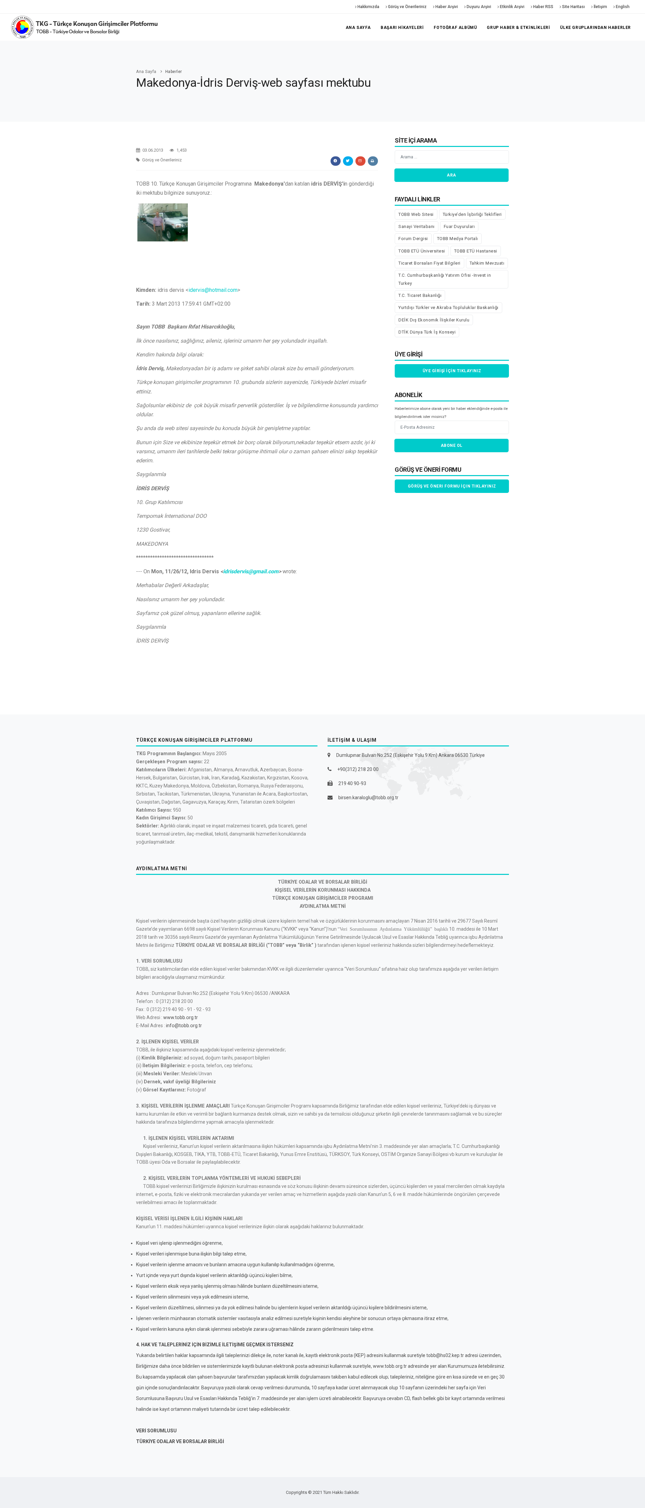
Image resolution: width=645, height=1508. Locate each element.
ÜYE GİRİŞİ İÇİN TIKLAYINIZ (452, 371)
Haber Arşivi (446, 6)
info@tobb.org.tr (184, 1025)
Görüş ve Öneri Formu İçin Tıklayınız (452, 486)
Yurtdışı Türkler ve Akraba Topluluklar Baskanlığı (448, 307)
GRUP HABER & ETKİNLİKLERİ (518, 27)
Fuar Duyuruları (459, 226)
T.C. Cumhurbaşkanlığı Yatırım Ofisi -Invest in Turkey (444, 279)
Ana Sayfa (358, 27)
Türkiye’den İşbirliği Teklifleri (472, 214)
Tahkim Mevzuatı (487, 263)
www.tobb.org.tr (180, 1017)
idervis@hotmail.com (213, 290)
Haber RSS (542, 6)
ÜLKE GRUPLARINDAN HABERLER (595, 27)
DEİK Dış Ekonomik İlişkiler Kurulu (433, 319)
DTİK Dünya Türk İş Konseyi (427, 332)
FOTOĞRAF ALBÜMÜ (455, 27)
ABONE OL (452, 445)
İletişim (600, 6)
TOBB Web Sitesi (416, 214)
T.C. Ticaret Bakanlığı (419, 295)
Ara (451, 175)
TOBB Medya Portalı (457, 238)
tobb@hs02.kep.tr (445, 1355)
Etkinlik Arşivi (511, 6)
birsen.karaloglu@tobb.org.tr (368, 797)
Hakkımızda (367, 6)
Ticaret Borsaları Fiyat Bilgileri (429, 263)
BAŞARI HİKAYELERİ (402, 27)
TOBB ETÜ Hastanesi (475, 251)
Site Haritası (573, 6)
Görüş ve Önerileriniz (407, 6)
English (622, 6)
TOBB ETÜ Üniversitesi (421, 251)
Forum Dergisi (413, 238)
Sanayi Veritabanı (416, 226)
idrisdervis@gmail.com (250, 571)
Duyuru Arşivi (478, 6)
